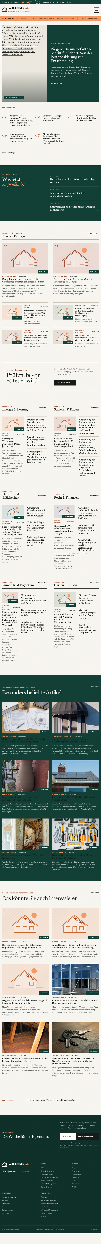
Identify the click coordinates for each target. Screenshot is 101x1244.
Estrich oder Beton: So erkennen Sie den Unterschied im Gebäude (72, 280)
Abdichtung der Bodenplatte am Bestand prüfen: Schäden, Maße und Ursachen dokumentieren (87, 426)
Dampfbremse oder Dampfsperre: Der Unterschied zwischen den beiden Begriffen (50, 18)
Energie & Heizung (28, 306)
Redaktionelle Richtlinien (49, 1203)
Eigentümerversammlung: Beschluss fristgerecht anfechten (34, 613)
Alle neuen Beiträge (50, 153)
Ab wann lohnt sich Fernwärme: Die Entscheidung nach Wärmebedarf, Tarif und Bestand (53, 139)
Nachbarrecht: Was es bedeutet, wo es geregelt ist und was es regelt (63, 530)
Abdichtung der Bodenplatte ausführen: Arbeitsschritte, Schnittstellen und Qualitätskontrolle (88, 446)
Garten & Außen (82, 305)
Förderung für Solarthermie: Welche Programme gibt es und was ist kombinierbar (37, 457)
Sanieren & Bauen (9, 276)
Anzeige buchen (38, 2)
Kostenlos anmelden (87, 1136)
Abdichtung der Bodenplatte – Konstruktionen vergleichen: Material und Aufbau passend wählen (87, 468)
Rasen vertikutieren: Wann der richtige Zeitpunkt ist (88, 629)
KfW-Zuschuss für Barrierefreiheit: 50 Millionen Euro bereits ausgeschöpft (64, 443)
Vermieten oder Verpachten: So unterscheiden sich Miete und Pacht (33, 599)
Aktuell (43, 1168)
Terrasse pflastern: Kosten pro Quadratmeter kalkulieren (88, 599)
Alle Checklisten (64, 383)
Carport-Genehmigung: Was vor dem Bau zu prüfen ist (88, 614)
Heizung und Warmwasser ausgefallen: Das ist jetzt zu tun (11, 443)
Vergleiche (75, 1177)
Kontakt (69, 2)
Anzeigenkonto (48, 2)
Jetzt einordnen (73, 83)
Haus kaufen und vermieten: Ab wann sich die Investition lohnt (86, 338)
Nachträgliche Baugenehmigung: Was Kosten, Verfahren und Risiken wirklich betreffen (87, 546)
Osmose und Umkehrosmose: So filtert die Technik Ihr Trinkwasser (36, 512)
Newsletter (60, 2)
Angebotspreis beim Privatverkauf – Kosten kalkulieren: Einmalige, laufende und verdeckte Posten (32, 627)
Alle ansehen (94, 235)
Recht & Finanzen (57, 522)
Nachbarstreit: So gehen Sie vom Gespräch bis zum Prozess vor (86, 529)
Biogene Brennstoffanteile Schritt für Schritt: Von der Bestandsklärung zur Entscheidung (71, 55)
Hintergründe (76, 1174)
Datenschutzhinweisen (66, 1147)
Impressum (39, 1229)
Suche (4, 1207)
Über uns (30, 2)
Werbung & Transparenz (49, 1210)
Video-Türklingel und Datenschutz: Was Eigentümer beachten (36, 526)
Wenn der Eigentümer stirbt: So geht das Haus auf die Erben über (86, 118)
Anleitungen (76, 1171)
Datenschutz (49, 1229)
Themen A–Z (76, 1184)
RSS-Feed (5, 1213)
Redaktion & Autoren (48, 1200)
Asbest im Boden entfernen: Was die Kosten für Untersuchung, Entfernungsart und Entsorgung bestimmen (21, 120)
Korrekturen (45, 1207)
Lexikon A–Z (76, 1180)
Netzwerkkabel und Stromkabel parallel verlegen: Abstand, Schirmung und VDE (12, 531)
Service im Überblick (9, 1197)
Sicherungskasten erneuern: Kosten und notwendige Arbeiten (36, 541)
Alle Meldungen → (93, 18)
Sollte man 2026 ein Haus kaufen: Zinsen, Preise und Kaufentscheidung (35, 338)
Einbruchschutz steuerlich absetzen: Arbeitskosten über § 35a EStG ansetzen (21, 137)
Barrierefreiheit (60, 1229)
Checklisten (6, 1203)
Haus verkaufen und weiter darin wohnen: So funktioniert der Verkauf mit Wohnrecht (9, 618)
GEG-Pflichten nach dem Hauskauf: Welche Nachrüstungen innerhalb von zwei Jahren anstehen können (73, 1061)
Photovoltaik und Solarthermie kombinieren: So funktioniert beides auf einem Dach (36, 425)
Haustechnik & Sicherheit (8, 523)
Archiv (74, 1187)
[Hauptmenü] (96, 10)
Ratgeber (75, 1168)
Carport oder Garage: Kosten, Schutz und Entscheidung (52, 118)
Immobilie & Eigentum (28, 331)
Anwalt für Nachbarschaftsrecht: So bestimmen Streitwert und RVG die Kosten (88, 513)
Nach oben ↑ (95, 1229)
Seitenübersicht (7, 1210)
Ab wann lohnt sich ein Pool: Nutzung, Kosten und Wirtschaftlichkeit (63, 618)
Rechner (5, 1200)
